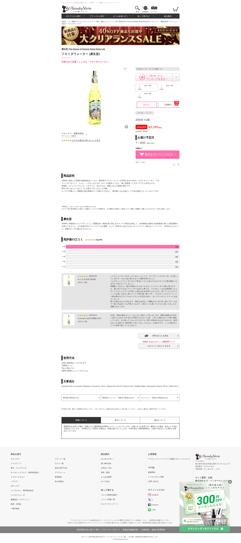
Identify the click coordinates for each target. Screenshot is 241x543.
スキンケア (15, 459)
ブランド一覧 (60, 459)
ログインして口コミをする (159, 346)
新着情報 (151, 472)
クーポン (154, 12)
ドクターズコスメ (18, 477)
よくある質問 (106, 477)
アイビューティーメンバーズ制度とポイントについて (169, 459)
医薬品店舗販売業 (130, 530)
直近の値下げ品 (61, 468)
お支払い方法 (106, 468)
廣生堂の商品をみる (71, 398)
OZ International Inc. (121, 539)
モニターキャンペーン (109, 504)
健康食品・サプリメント (20, 499)
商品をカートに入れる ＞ (161, 154)
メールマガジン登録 (156, 477)
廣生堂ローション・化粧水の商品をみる (118, 398)
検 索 (137, 12)
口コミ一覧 (59, 463)
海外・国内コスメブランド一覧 (106, 21)
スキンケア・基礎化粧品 (160, 21)
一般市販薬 (15, 509)
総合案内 (168, 16)
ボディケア (15, 486)
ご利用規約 (144, 530)
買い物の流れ (106, 463)
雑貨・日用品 (16, 504)
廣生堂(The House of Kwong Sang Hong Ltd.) (134, 21)
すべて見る (105, 481)
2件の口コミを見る (160, 336)
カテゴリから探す (73, 16)
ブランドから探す (97, 16)
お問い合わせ (153, 481)
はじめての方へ (107, 459)
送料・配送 (105, 472)
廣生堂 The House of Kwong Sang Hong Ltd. (83, 49)
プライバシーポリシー (111, 530)
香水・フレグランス (18, 468)
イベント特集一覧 (108, 499)
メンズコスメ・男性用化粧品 (22, 490)
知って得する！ (144, 16)
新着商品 (145, 12)
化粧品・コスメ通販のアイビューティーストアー (78, 21)
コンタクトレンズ (18, 495)
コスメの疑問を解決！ (109, 495)
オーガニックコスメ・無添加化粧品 (25, 472)
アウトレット (60, 472)
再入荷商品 (59, 481)
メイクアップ (16, 463)
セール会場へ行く (120, 16)
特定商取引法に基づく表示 (88, 530)
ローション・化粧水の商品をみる (154, 398)
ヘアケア (14, 481)
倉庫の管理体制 (158, 530)
